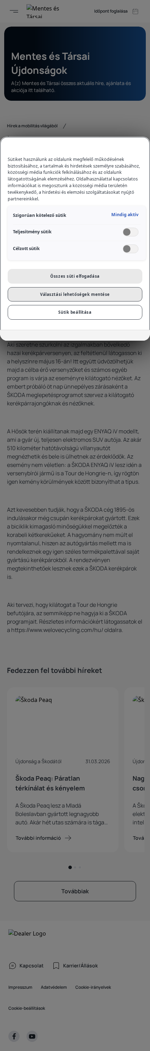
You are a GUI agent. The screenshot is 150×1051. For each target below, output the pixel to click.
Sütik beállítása (74, 312)
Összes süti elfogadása (75, 276)
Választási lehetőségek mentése (75, 294)
